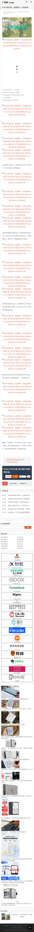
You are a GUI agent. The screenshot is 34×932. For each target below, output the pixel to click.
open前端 (27, 930)
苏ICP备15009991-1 (17, 928)
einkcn (15, 12)
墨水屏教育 (4, 546)
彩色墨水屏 (4, 548)
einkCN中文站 (27, 925)
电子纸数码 (20, 539)
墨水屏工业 (20, 541)
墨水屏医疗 (20, 546)
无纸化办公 (20, 544)
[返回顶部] (30, 927)
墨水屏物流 (4, 544)
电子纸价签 (20, 537)
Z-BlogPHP (14, 930)
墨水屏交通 (4, 541)
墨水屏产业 (20, 548)
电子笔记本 (4, 539)
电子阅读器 (8, 12)
